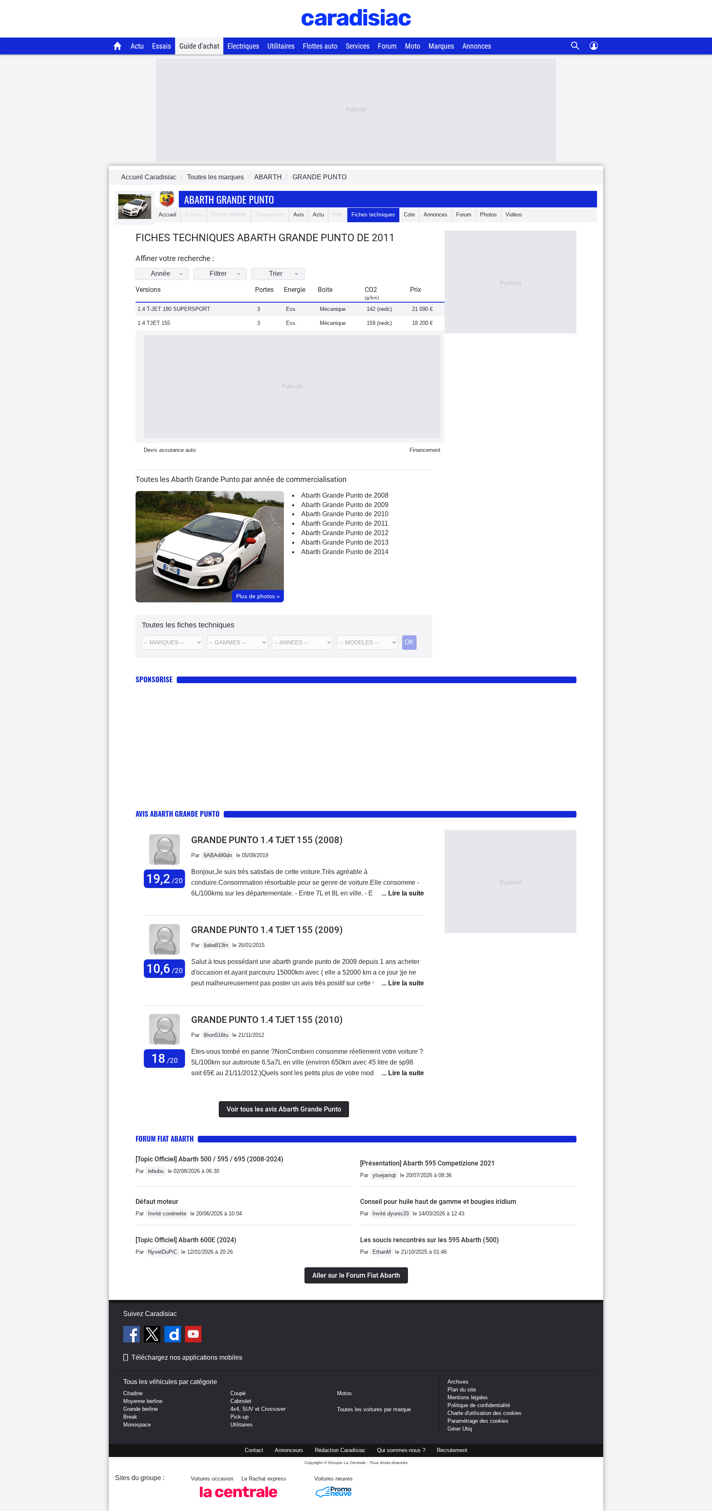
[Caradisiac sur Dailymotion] (173, 1335)
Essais (161, 46)
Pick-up (239, 1417)
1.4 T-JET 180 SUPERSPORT (174, 309)
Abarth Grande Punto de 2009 (345, 504)
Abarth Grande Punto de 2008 (345, 495)
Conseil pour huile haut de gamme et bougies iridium (438, 1202)
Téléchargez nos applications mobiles (186, 1357)
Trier (275, 273)
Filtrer (218, 273)
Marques (441, 46)
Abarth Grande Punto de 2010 (345, 513)
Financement (425, 450)
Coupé (238, 1393)
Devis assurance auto (170, 450)
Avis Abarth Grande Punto (178, 813)
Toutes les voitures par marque (374, 1409)
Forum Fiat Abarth (165, 1138)
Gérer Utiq (459, 1429)
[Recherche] (575, 46)
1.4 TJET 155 (154, 323)
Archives (457, 1382)
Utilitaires (281, 46)
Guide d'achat (199, 46)
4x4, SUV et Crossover (258, 1409)
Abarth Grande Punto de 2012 (345, 532)
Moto (412, 46)
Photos (488, 214)
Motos (344, 1393)
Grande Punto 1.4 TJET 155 (267, 840)
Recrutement (452, 1450)
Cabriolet (240, 1401)
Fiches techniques (373, 214)
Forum (387, 46)
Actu (137, 46)
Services (358, 46)
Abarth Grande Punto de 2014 (345, 551)
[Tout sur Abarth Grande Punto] (134, 217)
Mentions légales (467, 1397)
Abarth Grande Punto (229, 199)
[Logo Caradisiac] (356, 33)
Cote (409, 214)
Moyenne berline (142, 1401)
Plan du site (461, 1389)
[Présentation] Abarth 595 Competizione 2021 (427, 1163)
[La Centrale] (238, 1500)
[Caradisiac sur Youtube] (193, 1335)
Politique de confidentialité (478, 1405)
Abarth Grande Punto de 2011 (344, 523)
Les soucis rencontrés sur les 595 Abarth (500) (429, 1240)
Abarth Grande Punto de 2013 (345, 542)
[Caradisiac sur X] (153, 1335)
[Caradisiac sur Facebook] (132, 1335)
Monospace (137, 1425)
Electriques (243, 46)
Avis (298, 214)
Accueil (167, 214)
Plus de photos (258, 596)
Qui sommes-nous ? (401, 1450)
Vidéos (514, 214)
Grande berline (140, 1409)
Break (130, 1417)
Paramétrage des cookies (477, 1421)
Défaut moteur (157, 1202)
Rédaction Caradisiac (340, 1450)
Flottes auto (320, 46)
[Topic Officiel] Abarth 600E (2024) (186, 1240)
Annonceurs (289, 1450)
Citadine (133, 1393)
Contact (254, 1450)
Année (160, 273)
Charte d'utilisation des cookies (484, 1413)
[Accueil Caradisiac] (117, 46)
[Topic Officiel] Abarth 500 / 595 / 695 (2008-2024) (209, 1159)
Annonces (476, 46)
